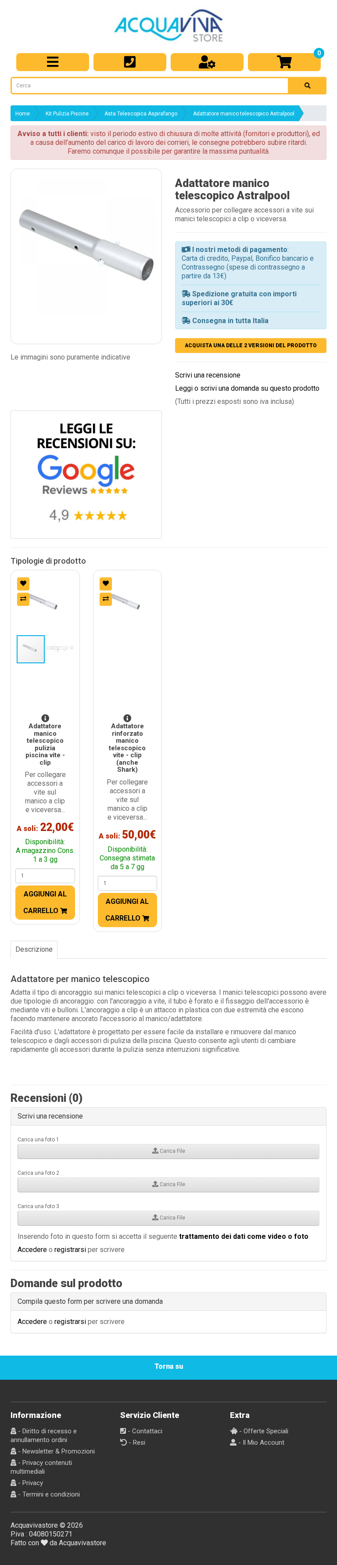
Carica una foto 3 (38, 1206)
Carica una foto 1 (38, 1140)
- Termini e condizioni (48, 1494)
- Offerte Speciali (262, 1431)
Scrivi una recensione (207, 375)
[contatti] (129, 62)
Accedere (32, 1249)
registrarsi (70, 1249)
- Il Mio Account (260, 1442)
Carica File (171, 1151)
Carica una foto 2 (38, 1173)
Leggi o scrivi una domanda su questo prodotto (247, 388)
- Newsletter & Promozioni (55, 1451)
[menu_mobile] (52, 62)
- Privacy (29, 1483)
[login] (207, 62)
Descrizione (34, 949)
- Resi (136, 1442)
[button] (86, 244)
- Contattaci (144, 1431)
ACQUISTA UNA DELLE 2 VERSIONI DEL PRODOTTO (251, 345)
